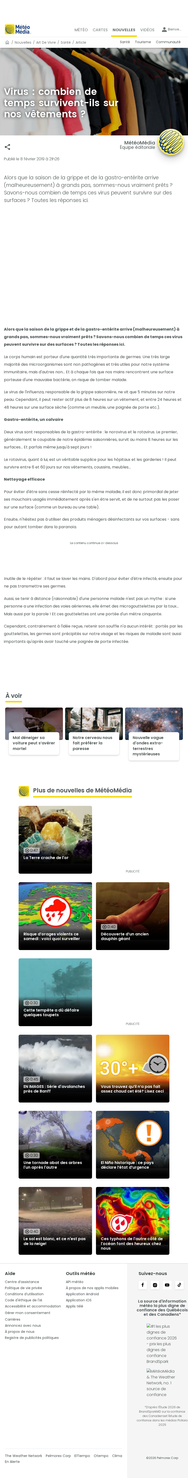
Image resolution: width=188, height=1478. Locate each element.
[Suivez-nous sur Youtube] (167, 1285)
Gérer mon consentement (27, 1313)
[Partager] (7, 147)
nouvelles (23, 42)
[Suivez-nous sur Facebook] (143, 1285)
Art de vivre (46, 42)
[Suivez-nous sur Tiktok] (179, 1285)
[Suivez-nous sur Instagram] (155, 1285)
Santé (66, 42)
